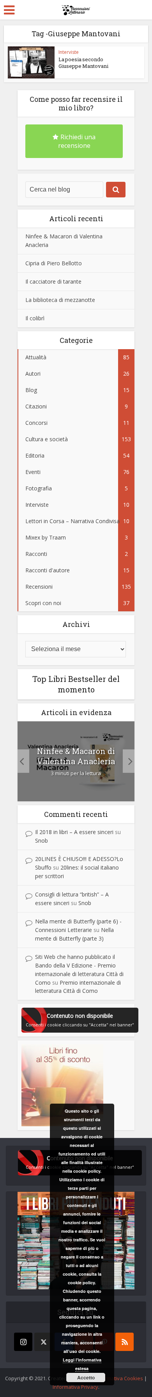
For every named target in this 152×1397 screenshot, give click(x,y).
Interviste (68, 52)
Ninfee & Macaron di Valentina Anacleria (76, 756)
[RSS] (124, 1342)
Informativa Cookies (119, 1378)
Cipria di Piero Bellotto (53, 263)
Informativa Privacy (75, 1386)
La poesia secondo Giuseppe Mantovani (83, 62)
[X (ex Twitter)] (43, 1342)
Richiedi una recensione (77, 141)
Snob (41, 840)
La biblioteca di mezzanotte (60, 300)
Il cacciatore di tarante (53, 281)
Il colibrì (34, 318)
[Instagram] (23, 1342)
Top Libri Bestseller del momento (76, 684)
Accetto (86, 1377)
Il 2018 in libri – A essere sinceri (74, 832)
